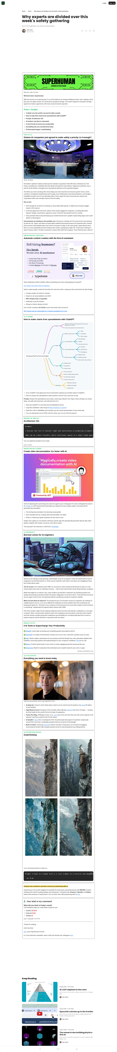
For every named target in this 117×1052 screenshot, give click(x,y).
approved (70, 710)
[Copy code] (91, 426)
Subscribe (30, 918)
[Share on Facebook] (82, 30)
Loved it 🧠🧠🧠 (31, 910)
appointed (46, 725)
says (55, 715)
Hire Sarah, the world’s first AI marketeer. (37, 286)
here (78, 894)
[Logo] (3, 3)
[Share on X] (86, 30)
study (36, 720)
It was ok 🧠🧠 (31, 913)
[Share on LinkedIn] (94, 30)
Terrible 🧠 (29, 915)
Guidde (28, 506)
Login (25, 918)
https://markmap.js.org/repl (58, 407)
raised (83, 705)
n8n (27, 638)
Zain (25, 931)
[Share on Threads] (90, 30)
